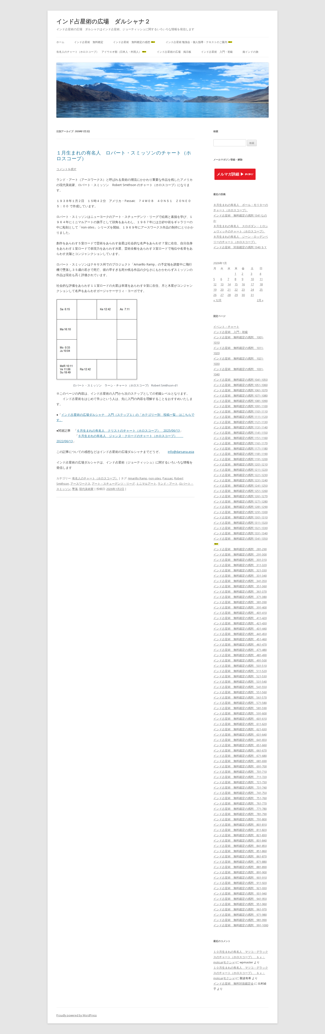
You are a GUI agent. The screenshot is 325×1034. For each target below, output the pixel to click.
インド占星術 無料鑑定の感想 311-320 (240, 565)
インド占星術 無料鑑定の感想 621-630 (240, 729)
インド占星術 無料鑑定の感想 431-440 (240, 629)
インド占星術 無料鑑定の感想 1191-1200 (240, 459)
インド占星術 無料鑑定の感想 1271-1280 (240, 501)
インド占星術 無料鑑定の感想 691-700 (240, 766)
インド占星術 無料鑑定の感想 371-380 (240, 597)
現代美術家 (86, 489)
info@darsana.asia (181, 452)
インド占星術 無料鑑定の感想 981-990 (240, 920)
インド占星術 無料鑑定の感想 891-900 (240, 872)
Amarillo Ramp (137, 478)
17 (252, 284)
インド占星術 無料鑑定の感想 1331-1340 (240, 533)
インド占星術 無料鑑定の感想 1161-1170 (240, 443)
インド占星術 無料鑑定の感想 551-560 (240, 692)
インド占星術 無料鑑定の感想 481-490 (240, 655)
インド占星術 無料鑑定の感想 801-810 (240, 825)
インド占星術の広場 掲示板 (174, 52)
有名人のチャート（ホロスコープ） (95, 478)
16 (243, 284)
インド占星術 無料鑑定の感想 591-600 (240, 713)
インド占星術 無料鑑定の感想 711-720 (240, 777)
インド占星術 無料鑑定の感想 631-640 (240, 734)
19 (214, 290)
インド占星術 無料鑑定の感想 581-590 (240, 708)
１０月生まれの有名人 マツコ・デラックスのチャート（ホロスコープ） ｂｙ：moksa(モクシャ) (240, 957)
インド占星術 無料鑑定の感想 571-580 (240, 703)
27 (222, 295)
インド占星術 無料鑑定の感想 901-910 (240, 878)
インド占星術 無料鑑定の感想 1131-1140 (240, 427)
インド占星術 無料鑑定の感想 (131, 42)
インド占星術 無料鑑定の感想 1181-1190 (240, 454)
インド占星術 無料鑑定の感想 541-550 (240, 687)
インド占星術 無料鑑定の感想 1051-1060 (240, 385)
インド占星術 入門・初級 (217, 52)
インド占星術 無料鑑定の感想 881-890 (240, 867)
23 (243, 290)
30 (243, 295)
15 (236, 284)
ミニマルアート (146, 484)
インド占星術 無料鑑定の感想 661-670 (240, 750)
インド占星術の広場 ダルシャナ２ (103, 21)
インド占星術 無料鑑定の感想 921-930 (240, 888)
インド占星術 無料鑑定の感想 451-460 (240, 639)
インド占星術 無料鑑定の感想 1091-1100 (240, 406)
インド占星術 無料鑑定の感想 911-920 (240, 883)
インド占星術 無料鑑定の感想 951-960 (240, 904)
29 (236, 295)
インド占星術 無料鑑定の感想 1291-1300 (240, 512)
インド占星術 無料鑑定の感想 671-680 (240, 756)
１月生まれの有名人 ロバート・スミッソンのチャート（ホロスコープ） (123, 155)
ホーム (60, 42)
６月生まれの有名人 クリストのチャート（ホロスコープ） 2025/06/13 (128, 430)
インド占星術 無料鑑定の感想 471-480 (240, 650)
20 (222, 290)
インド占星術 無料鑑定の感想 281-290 (240, 549)
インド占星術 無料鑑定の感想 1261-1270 (240, 496)
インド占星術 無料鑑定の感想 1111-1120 (240, 417)
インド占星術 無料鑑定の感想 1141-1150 (240, 433)
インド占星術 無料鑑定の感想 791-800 (240, 819)
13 (222, 284)
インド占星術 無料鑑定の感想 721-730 (240, 782)
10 (252, 279)
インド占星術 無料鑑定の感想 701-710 (240, 772)
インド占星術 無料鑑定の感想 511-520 (240, 671)
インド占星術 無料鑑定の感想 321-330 (240, 570)
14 (229, 284)
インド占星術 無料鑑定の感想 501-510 (240, 666)
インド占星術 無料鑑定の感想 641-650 (240, 740)
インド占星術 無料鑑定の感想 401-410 (240, 613)
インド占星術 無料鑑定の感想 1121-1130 (240, 422)
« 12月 (217, 300)
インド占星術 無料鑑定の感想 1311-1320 (240, 523)
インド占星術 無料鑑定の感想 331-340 (240, 576)
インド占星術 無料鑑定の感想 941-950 (240, 899)
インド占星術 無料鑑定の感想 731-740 (240, 787)
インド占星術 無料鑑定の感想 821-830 (240, 835)
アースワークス (80, 484)
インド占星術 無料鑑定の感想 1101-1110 (240, 411)
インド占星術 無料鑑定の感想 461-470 (240, 644)
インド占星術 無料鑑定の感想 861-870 (240, 856)
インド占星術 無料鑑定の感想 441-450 (240, 634)
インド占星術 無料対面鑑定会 (233, 983)
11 (261, 279)
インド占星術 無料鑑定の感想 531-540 (240, 682)
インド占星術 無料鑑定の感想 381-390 (240, 602)
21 (229, 290)
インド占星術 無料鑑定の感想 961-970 (240, 909)
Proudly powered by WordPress (76, 1015)
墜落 (75, 489)
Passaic (167, 478)
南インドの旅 (250, 52)
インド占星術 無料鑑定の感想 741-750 (240, 793)
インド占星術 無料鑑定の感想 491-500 (240, 660)
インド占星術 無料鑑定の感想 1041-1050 (240, 380)
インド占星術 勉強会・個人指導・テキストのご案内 (196, 42)
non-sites (155, 478)
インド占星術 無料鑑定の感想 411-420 (240, 618)
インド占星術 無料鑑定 (88, 42)
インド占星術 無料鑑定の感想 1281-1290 (240, 507)
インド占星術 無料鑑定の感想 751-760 (240, 798)
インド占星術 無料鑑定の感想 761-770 (240, 803)
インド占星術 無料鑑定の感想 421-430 (240, 623)
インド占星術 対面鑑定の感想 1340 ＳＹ (240, 247)
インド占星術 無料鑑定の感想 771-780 (240, 809)
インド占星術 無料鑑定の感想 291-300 (240, 554)
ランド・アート (168, 484)
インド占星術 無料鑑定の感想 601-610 (240, 719)
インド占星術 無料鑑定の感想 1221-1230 (240, 475)
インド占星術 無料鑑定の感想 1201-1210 (240, 464)
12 (214, 284)
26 (214, 295)
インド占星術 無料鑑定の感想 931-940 (240, 893)
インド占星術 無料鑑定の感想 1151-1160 (240, 438)
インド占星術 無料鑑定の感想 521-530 (240, 676)
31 (252, 295)
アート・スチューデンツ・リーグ (113, 484)
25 (261, 290)
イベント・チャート (226, 327)
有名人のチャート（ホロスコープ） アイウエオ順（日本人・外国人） (98, 52)
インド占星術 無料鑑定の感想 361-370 (240, 591)
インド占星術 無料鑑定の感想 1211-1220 (240, 470)
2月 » (260, 300)
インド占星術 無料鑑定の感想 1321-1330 (240, 528)
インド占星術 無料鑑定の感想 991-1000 (240, 925)
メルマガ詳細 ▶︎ (230, 174)
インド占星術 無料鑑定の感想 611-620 (240, 724)
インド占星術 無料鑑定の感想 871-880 (240, 862)
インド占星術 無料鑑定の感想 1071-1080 (240, 395)
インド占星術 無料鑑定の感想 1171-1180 (240, 448)
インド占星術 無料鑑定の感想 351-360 (240, 586)
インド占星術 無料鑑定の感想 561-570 (240, 697)
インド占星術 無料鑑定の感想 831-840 (240, 840)
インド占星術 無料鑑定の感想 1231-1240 (240, 480)
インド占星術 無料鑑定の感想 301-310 (240, 560)
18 (261, 284)
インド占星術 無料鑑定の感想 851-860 (240, 851)
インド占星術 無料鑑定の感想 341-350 (240, 581)
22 (236, 290)
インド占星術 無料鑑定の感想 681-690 (240, 761)
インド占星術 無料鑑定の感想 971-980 (240, 915)
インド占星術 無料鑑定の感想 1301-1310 (240, 517)
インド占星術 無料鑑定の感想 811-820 (240, 830)
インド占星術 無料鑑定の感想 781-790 (240, 814)
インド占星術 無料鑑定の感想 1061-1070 (240, 390)
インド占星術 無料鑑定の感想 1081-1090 (240, 401)
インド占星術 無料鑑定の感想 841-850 (240, 846)
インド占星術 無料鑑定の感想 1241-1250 (240, 486)
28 (229, 295)
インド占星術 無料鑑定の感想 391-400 (240, 607)
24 (252, 290)
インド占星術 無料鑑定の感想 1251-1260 (240, 491)
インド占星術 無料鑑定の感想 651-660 (240, 745)
